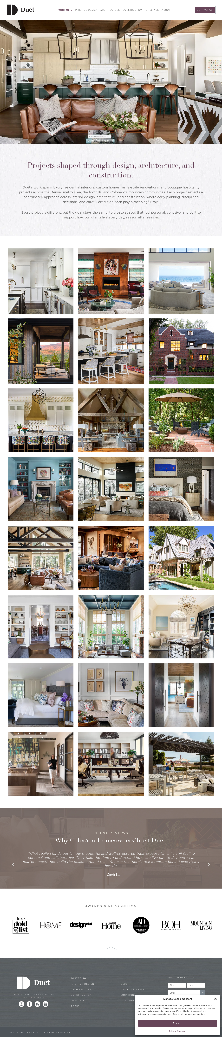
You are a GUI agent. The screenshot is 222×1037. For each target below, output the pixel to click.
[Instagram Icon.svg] (22, 1004)
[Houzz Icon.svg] (37, 1004)
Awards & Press (132, 989)
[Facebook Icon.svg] (29, 1004)
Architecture (110, 10)
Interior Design (86, 10)
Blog (124, 984)
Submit (202, 992)
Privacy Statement (177, 1031)
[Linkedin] (45, 1004)
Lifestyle (152, 10)
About (166, 10)
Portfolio (65, 10)
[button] (215, 999)
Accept (178, 1023)
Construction (133, 10)
